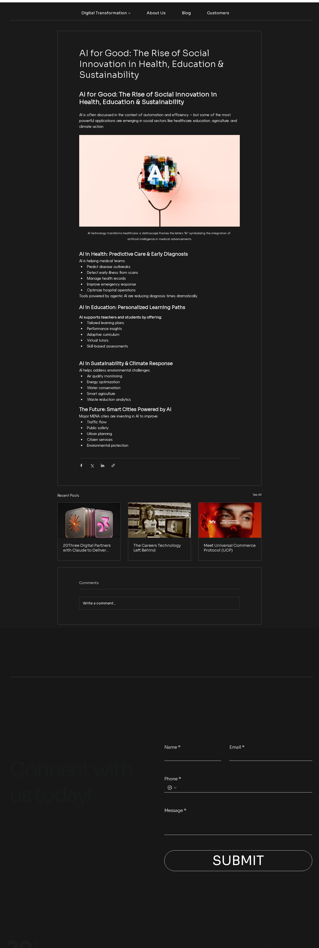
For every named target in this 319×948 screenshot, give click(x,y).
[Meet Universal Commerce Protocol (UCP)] (230, 520)
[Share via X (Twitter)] (92, 465)
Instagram (17, 837)
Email (237, 747)
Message (175, 810)
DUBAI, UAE (75, 858)
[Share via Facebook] (81, 465)
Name (172, 747)
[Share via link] (113, 465)
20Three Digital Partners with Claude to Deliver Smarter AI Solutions (87, 548)
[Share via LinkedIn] (102, 465)
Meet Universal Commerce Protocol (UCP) (230, 548)
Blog (13, 845)
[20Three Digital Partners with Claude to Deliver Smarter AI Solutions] (89, 520)
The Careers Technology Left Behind (157, 548)
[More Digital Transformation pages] (129, 13)
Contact (73, 829)
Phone (172, 779)
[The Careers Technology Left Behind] (159, 520)
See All (257, 494)
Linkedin (15, 829)
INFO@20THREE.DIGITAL (28, 861)
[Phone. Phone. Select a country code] (172, 788)
